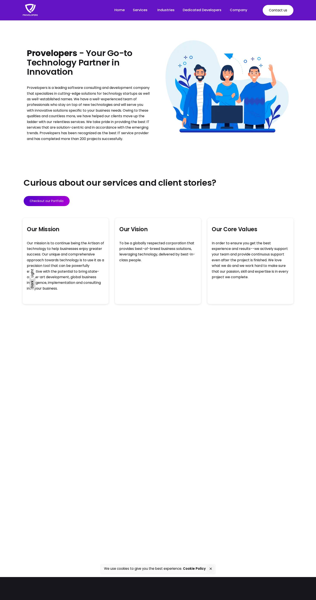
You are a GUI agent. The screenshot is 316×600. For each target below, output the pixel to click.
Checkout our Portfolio (47, 201)
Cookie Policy (194, 568)
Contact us (278, 10)
